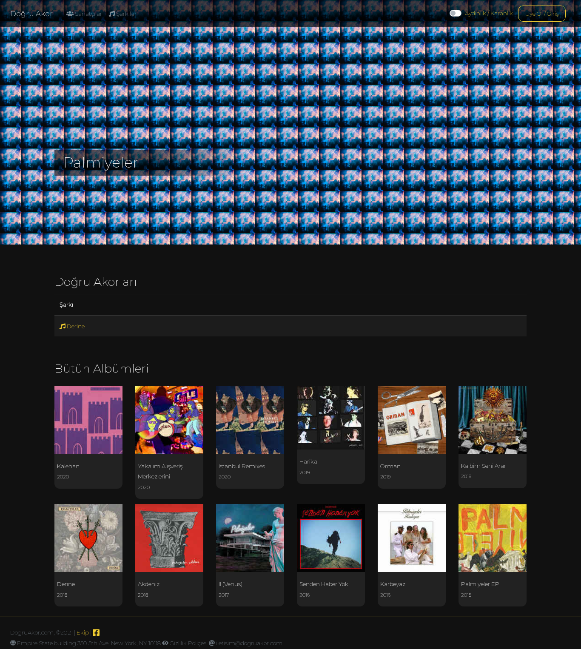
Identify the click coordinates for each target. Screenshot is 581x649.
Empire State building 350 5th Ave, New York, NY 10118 (89, 643)
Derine (75, 326)
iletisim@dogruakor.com (249, 643)
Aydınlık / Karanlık (489, 13)
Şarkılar (126, 13)
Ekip (83, 632)
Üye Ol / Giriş (541, 13)
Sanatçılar (88, 13)
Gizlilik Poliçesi (189, 643)
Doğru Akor (31, 13)
